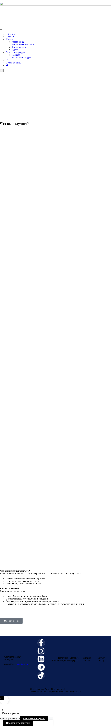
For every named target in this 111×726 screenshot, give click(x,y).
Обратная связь (13, 62)
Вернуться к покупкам (34, 718)
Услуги (9, 39)
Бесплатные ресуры (15, 52)
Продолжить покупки (18, 722)
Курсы (15, 49)
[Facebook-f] (41, 643)
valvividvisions (21, 664)
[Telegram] (41, 667)
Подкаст (10, 36)
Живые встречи (19, 47)
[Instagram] (41, 651)
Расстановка (18, 42)
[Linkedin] (41, 659)
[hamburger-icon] (1, 29)
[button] (11, 621)
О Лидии (10, 34)
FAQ (8, 60)
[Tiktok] (41, 675)
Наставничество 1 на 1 (23, 44)
